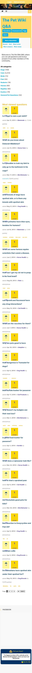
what (9, 425)
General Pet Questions (9, 95)
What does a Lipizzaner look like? (16, 461)
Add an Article (19, 2)
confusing (14, 425)
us (7, 128)
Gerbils (19, 445)
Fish (2, 79)
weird (4, 425)
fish (4, 538)
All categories (6, 67)
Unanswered (16, 31)
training (9, 182)
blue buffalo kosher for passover (16, 390)
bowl (4, 288)
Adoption (21, 347)
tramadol (5, 378)
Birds (3, 76)
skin (19, 586)
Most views (17, 47)
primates (11, 237)
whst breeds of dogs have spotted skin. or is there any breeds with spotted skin (14, 198)
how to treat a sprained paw (14, 480)
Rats (19, 280)
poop (8, 288)
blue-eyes (18, 237)
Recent (5, 44)
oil (7, 538)
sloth (4, 128)
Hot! (10, 44)
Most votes (16, 44)
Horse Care (22, 148)
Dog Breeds (21, 555)
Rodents (4, 82)
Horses (3, 86)
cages (4, 182)
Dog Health (22, 206)
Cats (2, 73)
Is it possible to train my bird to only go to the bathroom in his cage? (15, 167)
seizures (14, 378)
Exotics (3, 92)
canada (12, 128)
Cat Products (22, 394)
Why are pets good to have (14, 343)
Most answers (8, 47)
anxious (21, 425)
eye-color (24, 237)
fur (10, 586)
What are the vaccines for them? (16, 324)
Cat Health (21, 308)
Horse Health (21, 257)
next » (23, 591)
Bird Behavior (22, 175)
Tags (24, 31)
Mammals (21, 120)
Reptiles (4, 89)
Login (9, 2)
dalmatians (5, 586)
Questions (6, 31)
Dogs (3, 70)
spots (15, 586)
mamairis (5, 178)
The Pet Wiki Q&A (14, 23)
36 (18, 591)
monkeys (5, 237)
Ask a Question (11, 40)
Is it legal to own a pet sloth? (14, 116)
